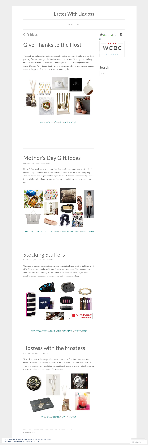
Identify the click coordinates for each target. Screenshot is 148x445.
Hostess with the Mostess (54, 347)
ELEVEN (90, 231)
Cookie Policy (36, 441)
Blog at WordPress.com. (33, 430)
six (65, 122)
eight (75, 122)
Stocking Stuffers (44, 254)
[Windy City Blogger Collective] (112, 56)
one (41, 122)
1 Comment (44, 353)
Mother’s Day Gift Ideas (52, 157)
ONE (26, 231)
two (46, 122)
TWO (31, 231)
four (56, 122)
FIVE (51, 231)
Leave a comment (47, 50)
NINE (76, 231)
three (51, 122)
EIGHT (70, 231)
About (77, 24)
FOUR (45, 231)
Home (70, 24)
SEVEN (63, 231)
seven (69, 122)
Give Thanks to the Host (52, 44)
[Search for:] (110, 74)
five (61, 122)
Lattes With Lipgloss (74, 14)
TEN (83, 231)
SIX (56, 231)
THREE (38, 231)
